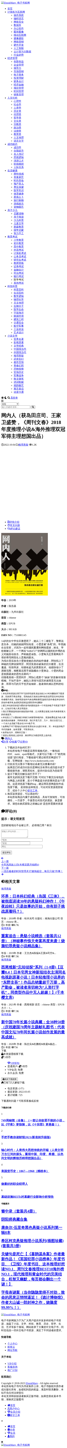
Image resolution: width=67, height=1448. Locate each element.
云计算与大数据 (22, 51)
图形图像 (19, 31)
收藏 (14, 741)
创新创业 (19, 61)
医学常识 (19, 190)
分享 (5, 741)
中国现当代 (20, 349)
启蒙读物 (19, 213)
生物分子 (19, 306)
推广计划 (12, 1370)
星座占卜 (19, 197)
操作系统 (19, 15)
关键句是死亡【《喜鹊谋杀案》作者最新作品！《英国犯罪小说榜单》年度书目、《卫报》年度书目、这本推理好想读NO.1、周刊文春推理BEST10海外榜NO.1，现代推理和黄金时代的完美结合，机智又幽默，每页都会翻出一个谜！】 (33, 1269)
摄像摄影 (19, 38)
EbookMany (32, 1383)
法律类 (17, 131)
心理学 (17, 101)
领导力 (17, 68)
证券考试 (19, 266)
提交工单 (32, 790)
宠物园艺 (19, 207)
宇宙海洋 (19, 312)
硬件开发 (19, 45)
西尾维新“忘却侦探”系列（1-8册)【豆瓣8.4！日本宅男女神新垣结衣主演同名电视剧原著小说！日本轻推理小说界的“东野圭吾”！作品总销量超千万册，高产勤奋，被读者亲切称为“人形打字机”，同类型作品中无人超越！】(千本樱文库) (33, 982)
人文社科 (12, 97)
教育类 (17, 134)
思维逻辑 (19, 157)
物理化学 (19, 299)
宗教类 (17, 124)
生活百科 (19, 292)
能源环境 (19, 316)
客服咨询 (12, 1367)
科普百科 (19, 289)
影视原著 (19, 342)
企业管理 (19, 64)
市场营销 (19, 71)
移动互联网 (20, 35)
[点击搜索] (33, 407)
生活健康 (12, 170)
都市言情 (19, 362)
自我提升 (19, 150)
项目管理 (19, 88)
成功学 (17, 147)
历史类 (17, 111)
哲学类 (17, 117)
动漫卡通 (19, 392)
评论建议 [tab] (15, 528)
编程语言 (19, 18)
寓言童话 (19, 388)
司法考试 (19, 273)
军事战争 (19, 375)
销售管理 (19, 94)
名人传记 (19, 154)
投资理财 (19, 78)
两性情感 (19, 174)
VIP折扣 (14, 1063)
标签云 (11, 1347)
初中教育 (19, 243)
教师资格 (19, 263)
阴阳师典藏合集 (14, 1219)
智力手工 (19, 233)
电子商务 (19, 74)
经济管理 (12, 58)
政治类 (17, 127)
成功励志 (12, 144)
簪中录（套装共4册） (19, 1211)
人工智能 (19, 48)
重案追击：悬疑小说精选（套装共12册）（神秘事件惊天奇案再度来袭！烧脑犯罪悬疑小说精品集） (33, 941)
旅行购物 (19, 200)
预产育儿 (19, 183)
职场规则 (19, 164)
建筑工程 (19, 319)
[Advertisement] (33, 484)
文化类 (17, 121)
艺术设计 (19, 332)
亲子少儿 (12, 210)
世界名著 (19, 339)
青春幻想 (19, 365)
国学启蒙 (19, 230)
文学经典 (19, 345)
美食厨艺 (19, 177)
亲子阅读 (19, 216)
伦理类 (17, 114)
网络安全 (19, 21)
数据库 (17, 25)
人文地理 (19, 137)
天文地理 (19, 302)
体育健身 (19, 193)
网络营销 (19, 41)
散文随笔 (19, 378)
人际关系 (19, 167)
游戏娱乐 (19, 203)
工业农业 (19, 329)
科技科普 (12, 286)
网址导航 (12, 1350)
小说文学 (12, 335)
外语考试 (19, 250)
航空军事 (19, 326)
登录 (15, 397)
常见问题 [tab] (15, 525)
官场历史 (19, 372)
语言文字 (19, 140)
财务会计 (19, 81)
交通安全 (19, 322)
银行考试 (19, 276)
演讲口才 (19, 160)
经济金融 (19, 84)
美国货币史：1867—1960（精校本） (25, 1171)
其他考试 (19, 283)
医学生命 (19, 309)
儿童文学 (19, 223)
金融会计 (19, 269)
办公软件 (19, 28)
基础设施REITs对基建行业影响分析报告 (27, 1196)
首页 (9, 8)
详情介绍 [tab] (14, 522)
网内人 (8, 738)
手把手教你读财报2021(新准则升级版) (26, 1137)
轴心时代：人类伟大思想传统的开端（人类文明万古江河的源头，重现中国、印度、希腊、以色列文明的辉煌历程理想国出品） (32, 1154)
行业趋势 (19, 55)
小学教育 (19, 240)
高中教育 (19, 246)
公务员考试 (20, 256)
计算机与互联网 (16, 12)
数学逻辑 (19, 296)
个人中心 (12, 1343)
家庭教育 (19, 226)
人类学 (17, 107)
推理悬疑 (19, 355)
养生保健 (19, 187)
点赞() (24, 741)
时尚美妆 (19, 180)
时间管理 (19, 91)
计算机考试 (20, 253)
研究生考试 (20, 259)
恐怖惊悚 (19, 369)
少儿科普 (19, 220)
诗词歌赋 (19, 382)
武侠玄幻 (19, 359)
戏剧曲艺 (19, 385)
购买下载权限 (10, 1079)
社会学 (17, 104)
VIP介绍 (12, 1363)
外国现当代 (20, 352)
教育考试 (12, 236)
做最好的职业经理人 (14, 1183)
